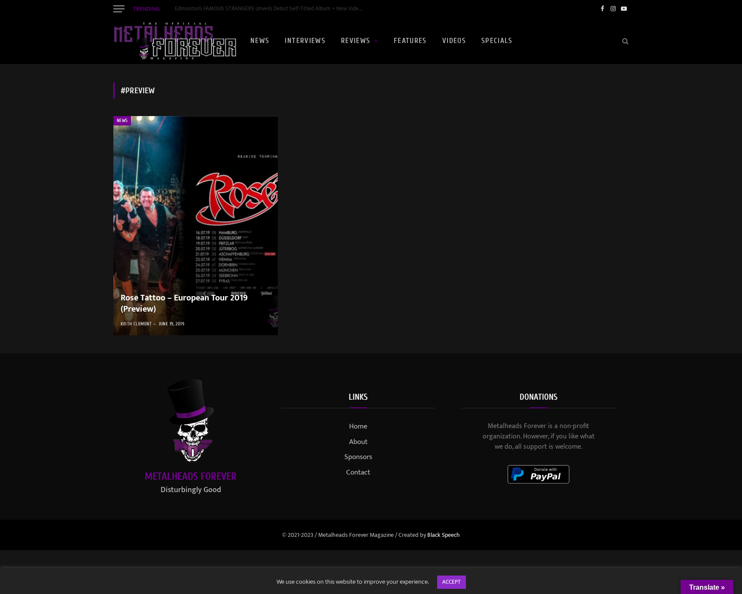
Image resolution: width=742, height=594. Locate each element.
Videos (454, 41)
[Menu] (119, 8)
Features (410, 41)
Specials (496, 41)
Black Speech (443, 535)
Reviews (356, 41)
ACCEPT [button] (451, 582)
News (259, 41)
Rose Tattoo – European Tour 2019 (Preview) (184, 304)
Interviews (305, 41)
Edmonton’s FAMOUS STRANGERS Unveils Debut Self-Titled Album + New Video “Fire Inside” (271, 8)
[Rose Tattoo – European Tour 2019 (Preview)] (195, 225)
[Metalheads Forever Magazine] (174, 40)
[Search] (624, 41)
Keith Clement (136, 324)
